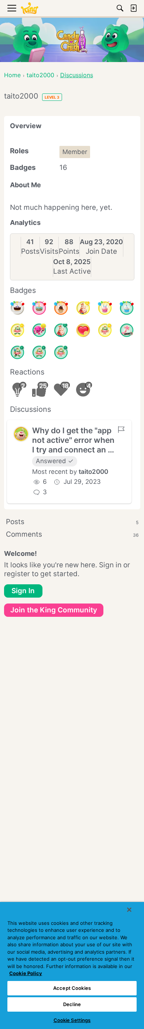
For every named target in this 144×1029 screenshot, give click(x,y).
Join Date (101, 251)
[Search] (120, 8)
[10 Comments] (105, 330)
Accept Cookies (72, 988)
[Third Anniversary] (61, 308)
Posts (30, 251)
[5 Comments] (17, 352)
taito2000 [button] (93, 471)
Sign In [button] (23, 591)
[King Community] (29, 8)
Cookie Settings (72, 1020)
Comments (72, 534)
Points (69, 251)
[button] (21, 434)
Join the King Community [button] (53, 610)
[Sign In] (133, 8)
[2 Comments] (39, 352)
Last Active (72, 271)
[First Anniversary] (127, 308)
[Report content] (121, 429)
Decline (72, 1004)
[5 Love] (83, 330)
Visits (49, 251)
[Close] (129, 909)
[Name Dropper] (127, 330)
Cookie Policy (25, 973)
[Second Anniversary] (105, 308)
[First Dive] (61, 352)
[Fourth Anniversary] (39, 308)
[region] (72, 965)
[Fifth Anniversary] (17, 308)
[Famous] (83, 308)
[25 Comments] (17, 330)
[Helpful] (39, 330)
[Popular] (61, 330)
